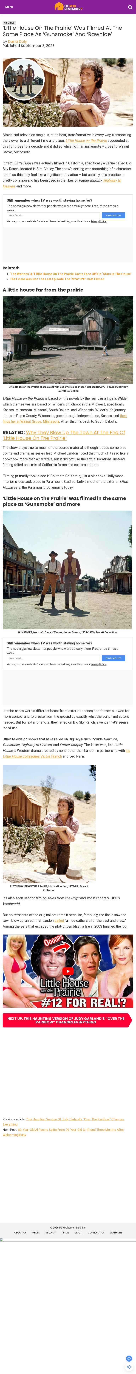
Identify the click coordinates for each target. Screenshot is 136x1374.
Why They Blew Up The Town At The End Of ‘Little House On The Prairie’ (64, 435)
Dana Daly (17, 41)
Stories (9, 22)
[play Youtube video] (68, 971)
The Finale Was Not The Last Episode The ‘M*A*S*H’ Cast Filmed (57, 279)
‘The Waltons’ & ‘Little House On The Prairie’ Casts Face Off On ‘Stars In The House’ (70, 274)
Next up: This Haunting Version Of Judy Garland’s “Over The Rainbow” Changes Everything (65, 1020)
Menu (9, 6)
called (59, 920)
